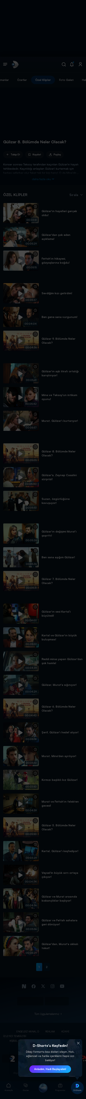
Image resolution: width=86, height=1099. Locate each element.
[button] (78, 1043)
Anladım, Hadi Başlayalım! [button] (50, 1069)
